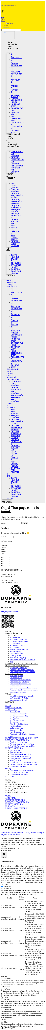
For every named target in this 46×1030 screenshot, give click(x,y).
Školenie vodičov (16, 678)
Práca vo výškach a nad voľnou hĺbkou (15, 234)
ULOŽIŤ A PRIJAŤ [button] (8, 1028)
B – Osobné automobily (16, 63)
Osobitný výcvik (16, 656)
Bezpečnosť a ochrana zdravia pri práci (16, 220)
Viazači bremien (15, 686)
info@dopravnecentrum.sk (8, 5)
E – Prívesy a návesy (14, 86)
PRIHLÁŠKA (10, 790)
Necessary (7, 886)
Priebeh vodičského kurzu (16, 100)
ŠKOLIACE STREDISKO (15, 784)
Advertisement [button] (6, 1007)
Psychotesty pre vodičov (17, 154)
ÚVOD (10, 42)
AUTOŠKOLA (13, 48)
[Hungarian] (9, 23)
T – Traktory (15, 94)
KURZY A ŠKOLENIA (10, 405)
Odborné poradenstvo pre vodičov (17, 161)
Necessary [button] (4, 884)
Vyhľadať (4, 25)
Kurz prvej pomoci (14, 185)
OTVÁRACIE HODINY (19, 698)
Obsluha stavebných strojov (16, 201)
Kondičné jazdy (15, 652)
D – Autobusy (15, 78)
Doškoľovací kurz (16, 654)
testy (13, 132)
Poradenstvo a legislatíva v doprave (17, 126)
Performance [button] (5, 987)
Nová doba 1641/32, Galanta (3, 19)
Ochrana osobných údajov (16, 271)
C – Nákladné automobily (16, 71)
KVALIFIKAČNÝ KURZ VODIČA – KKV (12, 372)
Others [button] (3, 1020)
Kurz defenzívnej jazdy (16, 118)
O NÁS (8, 249)
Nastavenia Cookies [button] (8, 848)
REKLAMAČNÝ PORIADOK (16, 792)
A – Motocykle (16, 56)
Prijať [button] (18, 848)
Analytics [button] (4, 997)
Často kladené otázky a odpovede (16, 259)
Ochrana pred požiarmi (15, 244)
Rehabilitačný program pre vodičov (18, 169)
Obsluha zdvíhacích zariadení (16, 207)
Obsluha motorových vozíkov (17, 195)
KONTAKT (12, 275)
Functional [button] (4, 976)
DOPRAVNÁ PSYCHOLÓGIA (12, 145)
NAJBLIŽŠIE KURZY (11, 45)
